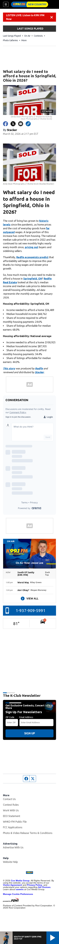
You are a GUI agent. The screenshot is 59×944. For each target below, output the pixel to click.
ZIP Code (10, 717)
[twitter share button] (13, 123)
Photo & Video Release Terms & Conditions (27, 833)
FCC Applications (12, 827)
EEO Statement (11, 816)
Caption (47, 111)
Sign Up (29, 733)
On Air (27, 36)
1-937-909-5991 (30, 610)
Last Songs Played (12, 36)
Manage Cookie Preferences (18, 894)
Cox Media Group (20, 880)
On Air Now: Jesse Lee (29, 562)
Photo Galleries (10, 40)
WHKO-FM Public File (15, 821)
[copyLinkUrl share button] (28, 123)
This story (9, 368)
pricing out (31, 247)
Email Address (26, 717)
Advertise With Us (13, 847)
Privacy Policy (34, 885)
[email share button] (20, 123)
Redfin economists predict (32, 257)
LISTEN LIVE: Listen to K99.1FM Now (25, 17)
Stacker (39, 372)
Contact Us (9, 799)
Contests (38, 36)
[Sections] (5, 4)
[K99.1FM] (29, 4)
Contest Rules (11, 804)
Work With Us (11, 810)
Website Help (10, 861)
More (24, 40)
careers (20, 889)
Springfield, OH (32, 278)
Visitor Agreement (12, 885)
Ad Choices (44, 887)
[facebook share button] (5, 123)
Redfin (39, 368)
